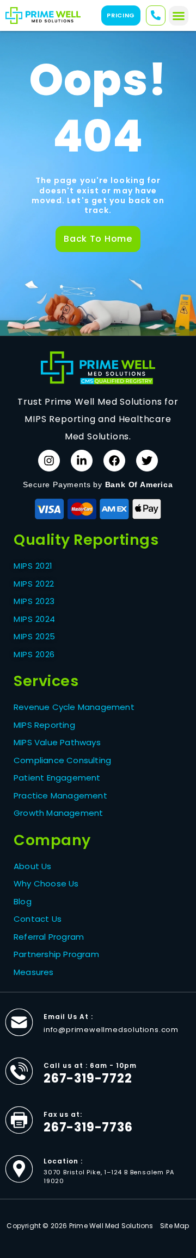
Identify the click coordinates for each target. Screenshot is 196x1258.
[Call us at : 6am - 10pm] (19, 1071)
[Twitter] (147, 460)
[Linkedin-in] (82, 460)
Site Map (174, 1225)
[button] (178, 16)
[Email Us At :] (19, 1022)
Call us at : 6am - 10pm (90, 1065)
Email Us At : (68, 1016)
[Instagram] (49, 460)
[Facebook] (114, 460)
